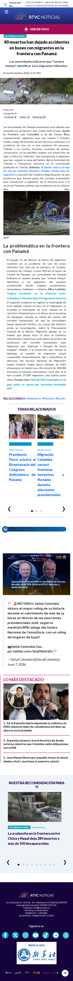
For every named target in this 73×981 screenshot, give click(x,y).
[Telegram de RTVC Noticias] (55, 935)
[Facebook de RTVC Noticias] (5, 935)
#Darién (60, 398)
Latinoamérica (20, 444)
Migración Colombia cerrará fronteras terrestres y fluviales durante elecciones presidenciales (50, 474)
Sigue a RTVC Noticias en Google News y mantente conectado (37, 529)
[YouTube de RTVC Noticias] (35, 935)
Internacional (15, 36)
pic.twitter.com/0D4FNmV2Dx (30, 651)
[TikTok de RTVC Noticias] (45, 935)
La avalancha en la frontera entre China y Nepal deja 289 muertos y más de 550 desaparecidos (34, 838)
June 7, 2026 (16, 664)
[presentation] (9, 507)
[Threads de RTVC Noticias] (66, 935)
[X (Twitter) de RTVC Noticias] (15, 935)
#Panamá (48, 398)
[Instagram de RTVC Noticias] (25, 935)
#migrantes (34, 398)
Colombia (45, 444)
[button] (32, 511)
